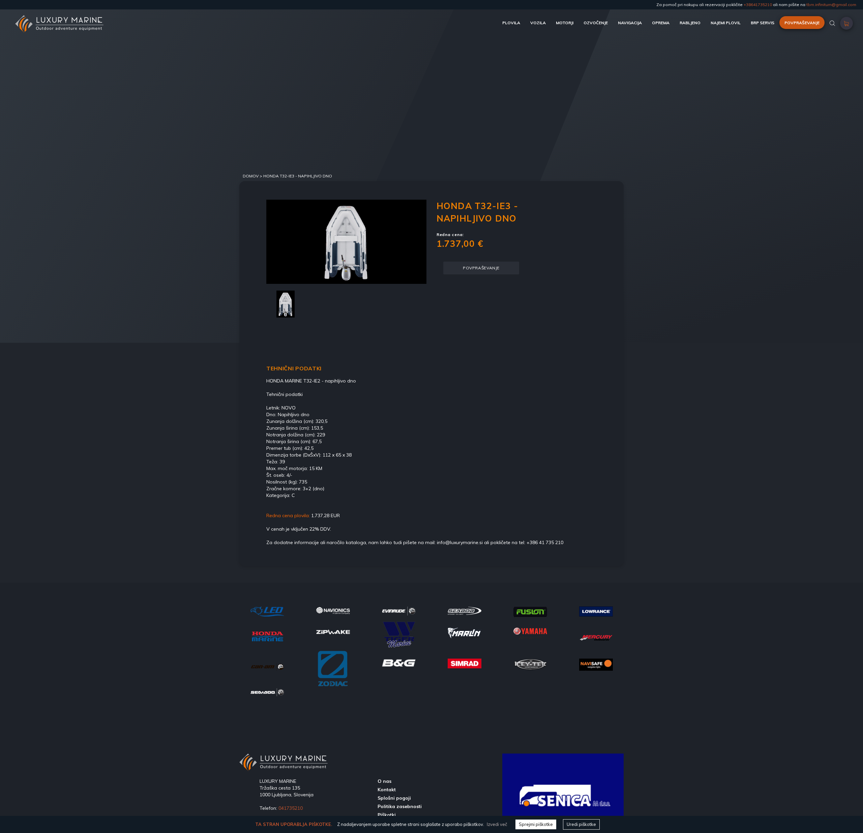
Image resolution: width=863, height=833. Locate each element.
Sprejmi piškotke (536, 824)
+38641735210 (758, 4)
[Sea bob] (464, 610)
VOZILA (538, 22)
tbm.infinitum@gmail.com (831, 4)
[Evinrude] (399, 610)
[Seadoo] (267, 691)
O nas (384, 781)
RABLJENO (690, 22)
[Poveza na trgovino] (846, 25)
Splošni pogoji (394, 798)
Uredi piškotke (581, 824)
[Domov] (59, 18)
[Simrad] (464, 662)
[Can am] (267, 666)
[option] (346, 242)
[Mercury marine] (596, 637)
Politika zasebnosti (400, 806)
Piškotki (387, 815)
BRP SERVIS (762, 22)
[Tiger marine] (399, 637)
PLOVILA (511, 22)
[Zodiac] (333, 672)
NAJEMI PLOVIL (726, 22)
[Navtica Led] (267, 611)
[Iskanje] (832, 22)
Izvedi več (497, 824)
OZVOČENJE (596, 22)
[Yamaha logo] (530, 633)
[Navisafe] (596, 664)
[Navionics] (333, 610)
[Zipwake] (333, 631)
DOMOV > (253, 175)
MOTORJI (564, 22)
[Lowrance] (596, 610)
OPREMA (660, 22)
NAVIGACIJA (630, 22)
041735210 (290, 808)
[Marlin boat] (464, 632)
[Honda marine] (267, 635)
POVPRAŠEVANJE (802, 22)
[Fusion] (530, 611)
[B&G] (399, 662)
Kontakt (387, 790)
